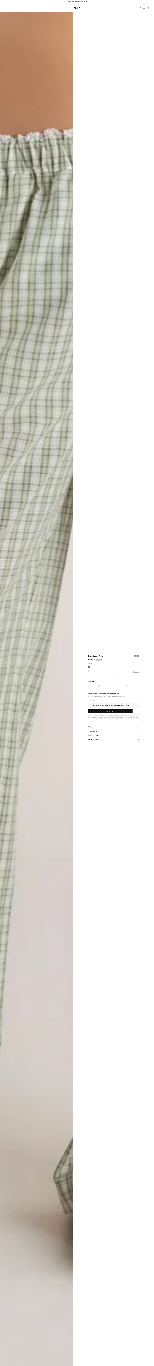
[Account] (144, 7)
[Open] (6, 7)
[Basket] (148, 7)
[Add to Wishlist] (136, 711)
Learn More (83, 1)
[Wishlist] (139, 7)
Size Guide (136, 672)
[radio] (91, 676)
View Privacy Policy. (118, 718)
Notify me (110, 711)
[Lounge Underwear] (77, 8)
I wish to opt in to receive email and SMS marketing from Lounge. (111, 705)
